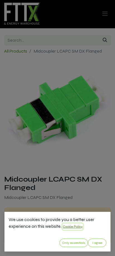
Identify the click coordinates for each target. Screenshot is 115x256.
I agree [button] (97, 243)
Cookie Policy (73, 227)
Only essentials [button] (73, 243)
